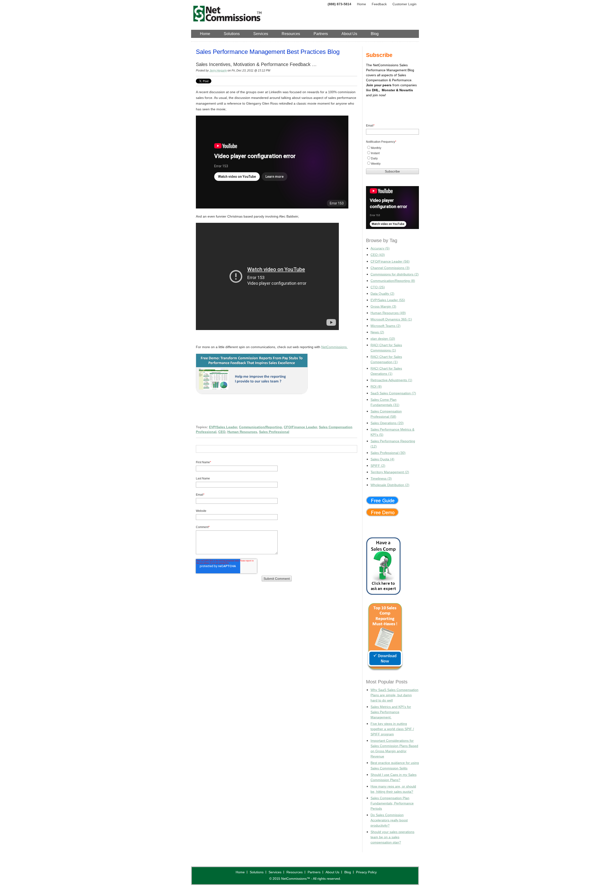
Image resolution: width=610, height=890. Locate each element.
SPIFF (378, 466)
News (377, 332)
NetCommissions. (334, 347)
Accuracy (380, 248)
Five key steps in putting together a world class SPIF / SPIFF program (392, 729)
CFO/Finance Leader (300, 427)
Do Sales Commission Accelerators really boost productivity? (389, 820)
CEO (221, 432)
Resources (294, 872)
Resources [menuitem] (291, 34)
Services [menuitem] (260, 34)
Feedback (379, 4)
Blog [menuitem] (375, 34)
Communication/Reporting (260, 427)
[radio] (392, 147)
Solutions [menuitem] (232, 34)
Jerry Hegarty (218, 70)
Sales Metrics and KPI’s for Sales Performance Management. (391, 712)
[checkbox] (392, 155)
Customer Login (404, 4)
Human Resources (242, 432)
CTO (378, 287)
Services (275, 872)
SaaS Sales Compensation (393, 393)
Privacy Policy (366, 872)
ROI (376, 386)
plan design (383, 339)
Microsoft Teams (386, 326)
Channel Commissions (390, 268)
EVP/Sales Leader (223, 427)
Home (361, 4)
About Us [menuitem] (349, 34)
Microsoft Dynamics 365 (391, 319)
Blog (347, 872)
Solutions (257, 872)
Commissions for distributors (395, 274)
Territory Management (390, 472)
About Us (332, 872)
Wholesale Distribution (390, 485)
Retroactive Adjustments (391, 380)
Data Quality (382, 293)
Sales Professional (274, 432)
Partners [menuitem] (321, 34)
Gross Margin (383, 306)
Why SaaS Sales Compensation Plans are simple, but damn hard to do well (394, 695)
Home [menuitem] (205, 34)
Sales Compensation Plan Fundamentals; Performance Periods (392, 803)
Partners (314, 872)
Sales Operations (387, 423)
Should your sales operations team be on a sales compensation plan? (392, 837)
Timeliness (381, 478)
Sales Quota (382, 459)
